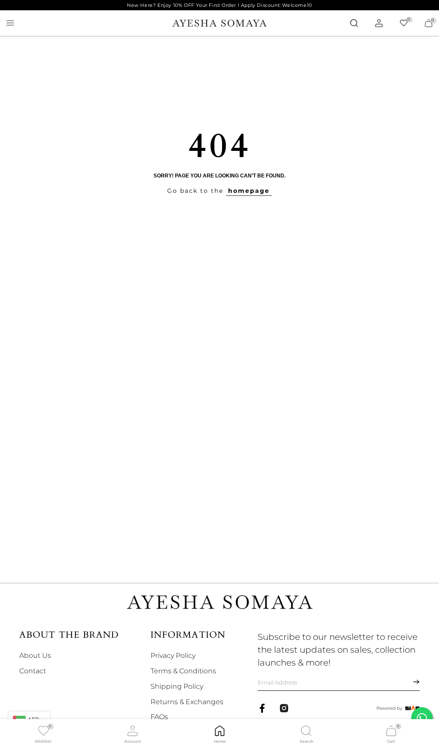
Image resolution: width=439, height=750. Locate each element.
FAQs (159, 717)
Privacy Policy (172, 655)
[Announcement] (219, 5)
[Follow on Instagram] (284, 708)
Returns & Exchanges (186, 702)
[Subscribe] (411, 681)
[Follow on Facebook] (262, 708)
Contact (32, 671)
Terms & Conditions (183, 671)
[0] (404, 23)
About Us (35, 655)
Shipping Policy (176, 686)
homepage (249, 191)
